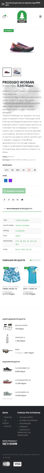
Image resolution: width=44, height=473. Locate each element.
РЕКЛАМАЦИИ (25, 423)
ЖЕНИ (17, 236)
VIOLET (29, 249)
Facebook (4, 200)
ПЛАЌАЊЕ (23, 427)
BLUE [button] (24, 298)
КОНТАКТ (7, 426)
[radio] (6, 170)
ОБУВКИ (24, 160)
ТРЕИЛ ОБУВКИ (22, 220)
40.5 (17, 244)
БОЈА (5, 175)
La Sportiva (32, 160)
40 (35, 241)
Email (22, 200)
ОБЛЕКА (4, 287)
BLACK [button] (3, 298)
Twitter (9, 200)
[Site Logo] (22, 16)
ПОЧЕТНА (8, 417)
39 (28, 241)
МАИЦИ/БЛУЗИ (32, 287)
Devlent (7, 457)
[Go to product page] (7, 327)
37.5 (17, 241)
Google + (18, 200)
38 (21, 241)
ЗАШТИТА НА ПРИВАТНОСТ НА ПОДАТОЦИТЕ (24, 432)
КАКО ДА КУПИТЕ (26, 417)
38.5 (24, 241)
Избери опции (16, 270)
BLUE (17, 249)
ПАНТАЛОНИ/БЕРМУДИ (13, 287)
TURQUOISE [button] (6, 298)
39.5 (31, 241)
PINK (23, 249)
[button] (40, 17)
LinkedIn (13, 200)
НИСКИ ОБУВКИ (15, 160)
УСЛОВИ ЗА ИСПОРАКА (28, 420)
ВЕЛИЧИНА (7, 165)
